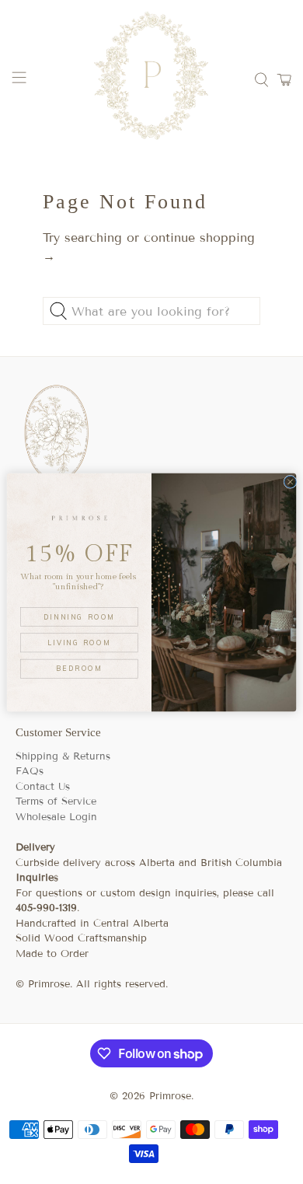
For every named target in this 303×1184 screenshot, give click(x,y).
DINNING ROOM (79, 616)
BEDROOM (79, 668)
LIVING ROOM (79, 642)
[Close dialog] (290, 481)
